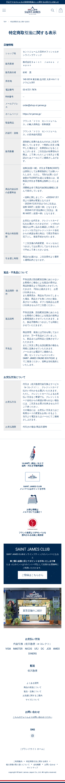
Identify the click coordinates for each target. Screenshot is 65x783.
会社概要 (37, 765)
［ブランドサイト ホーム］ (33, 749)
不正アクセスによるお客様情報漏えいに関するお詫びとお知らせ (32, 2)
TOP (5, 21)
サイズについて (32, 699)
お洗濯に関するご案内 (32, 695)
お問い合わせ (49, 765)
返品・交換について (32, 691)
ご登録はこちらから (32, 575)
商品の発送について (32, 687)
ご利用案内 (17, 761)
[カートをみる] (61, 9)
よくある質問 (32, 683)
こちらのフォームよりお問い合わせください (32, 717)
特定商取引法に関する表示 (37, 761)
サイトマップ (32, 768)
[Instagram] (32, 735)
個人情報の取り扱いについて (18, 765)
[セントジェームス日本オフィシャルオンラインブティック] (32, 7)
